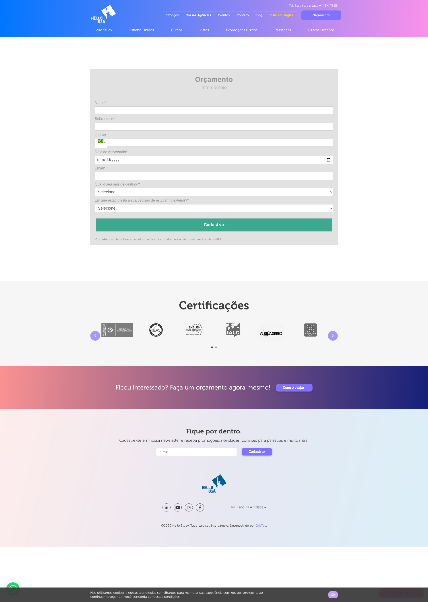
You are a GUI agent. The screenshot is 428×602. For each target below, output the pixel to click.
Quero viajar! (294, 388)
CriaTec (261, 525)
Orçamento (321, 15)
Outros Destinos (321, 30)
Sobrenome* (105, 119)
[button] (212, 347)
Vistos (204, 30)
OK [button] (333, 594)
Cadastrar (214, 224)
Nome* (100, 103)
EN (327, 5)
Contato (243, 15)
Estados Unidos (141, 30)
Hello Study (103, 30)
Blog (258, 15)
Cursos (176, 30)
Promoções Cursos (241, 30)
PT (331, 5)
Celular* (101, 135)
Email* (100, 168)
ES (336, 5)
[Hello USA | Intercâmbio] (103, 14)
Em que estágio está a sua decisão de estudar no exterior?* (142, 200)
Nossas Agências (198, 15)
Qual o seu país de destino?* (117, 184)
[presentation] (95, 336)
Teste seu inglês (281, 15)
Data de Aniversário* (111, 152)
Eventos (224, 15)
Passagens (283, 30)
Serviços (172, 15)
